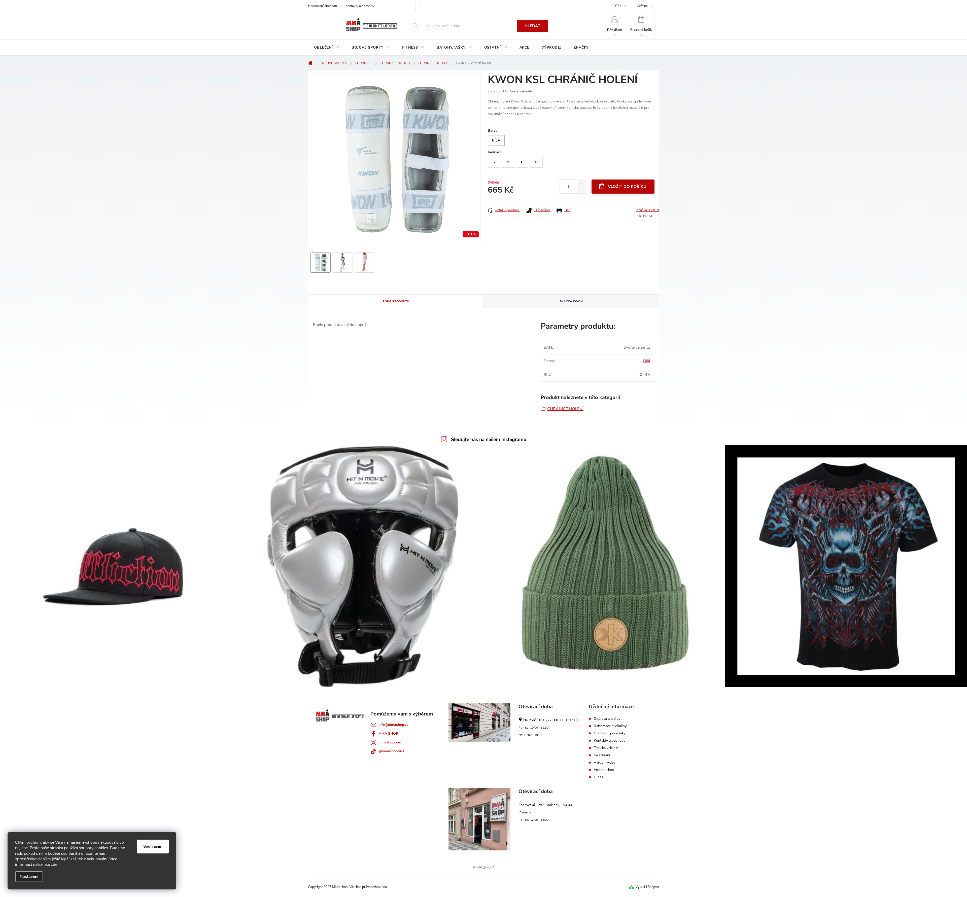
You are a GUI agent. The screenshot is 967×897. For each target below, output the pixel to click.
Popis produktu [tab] (396, 301)
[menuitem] (327, 47)
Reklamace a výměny (610, 726)
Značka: (647, 210)
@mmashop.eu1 (391, 751)
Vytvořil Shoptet (647, 887)
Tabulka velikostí (606, 748)
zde (54, 864)
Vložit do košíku (627, 186)
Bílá (646, 361)
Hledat (532, 26)
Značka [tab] (571, 301)
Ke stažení (602, 755)
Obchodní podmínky (610, 733)
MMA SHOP (388, 733)
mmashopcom (389, 742)
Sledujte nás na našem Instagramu (488, 439)
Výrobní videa (604, 763)
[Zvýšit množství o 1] (581, 183)
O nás (598, 777)
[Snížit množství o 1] (581, 190)
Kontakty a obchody (360, 6)
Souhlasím (152, 846)
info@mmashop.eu (393, 724)
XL (536, 162)
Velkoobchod (604, 770)
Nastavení (29, 876)
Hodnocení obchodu (322, 6)
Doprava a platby (607, 719)
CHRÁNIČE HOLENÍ (565, 409)
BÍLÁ (496, 140)
